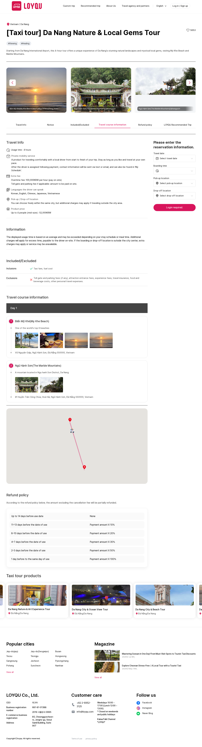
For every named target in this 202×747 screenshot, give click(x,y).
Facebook (147, 702)
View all (98, 677)
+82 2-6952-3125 (84, 704)
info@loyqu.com (85, 711)
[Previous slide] (12, 82)
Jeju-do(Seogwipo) (40, 651)
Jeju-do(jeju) (12, 651)
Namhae (59, 665)
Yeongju (34, 656)
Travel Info (21, 125)
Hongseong (60, 656)
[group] (37, 600)
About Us (111, 6)
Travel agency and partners (135, 6)
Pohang (10, 665)
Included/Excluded (80, 125)
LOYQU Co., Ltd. (22, 695)
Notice (50, 125)
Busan (58, 651)
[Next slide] (189, 82)
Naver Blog (147, 713)
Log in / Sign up (180, 6)
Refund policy (145, 125)
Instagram (147, 708)
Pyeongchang (61, 661)
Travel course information (112, 124)
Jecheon (35, 661)
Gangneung (11, 661)
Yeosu (9, 656)
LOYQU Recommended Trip (178, 125)
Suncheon (36, 665)
